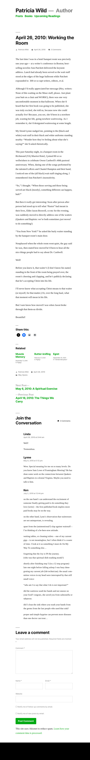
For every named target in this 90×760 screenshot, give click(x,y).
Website (19, 694)
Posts (19, 16)
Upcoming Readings (47, 16)
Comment (20, 648)
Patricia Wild (31, 10)
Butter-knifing (42, 354)
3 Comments (56, 50)
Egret (56, 354)
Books (29, 16)
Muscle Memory (20, 355)
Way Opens (22, 375)
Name (19, 681)
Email (48, 681)
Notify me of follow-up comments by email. (35, 707)
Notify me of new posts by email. (31, 714)
